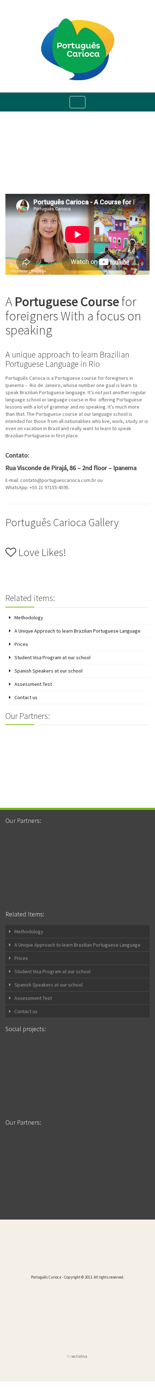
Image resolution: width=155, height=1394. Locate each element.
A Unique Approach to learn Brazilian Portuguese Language (77, 631)
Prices (21, 644)
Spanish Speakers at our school (48, 671)
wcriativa (79, 1356)
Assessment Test (33, 684)
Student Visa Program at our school (52, 657)
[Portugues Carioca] (77, 49)
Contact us (25, 697)
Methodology (28, 617)
